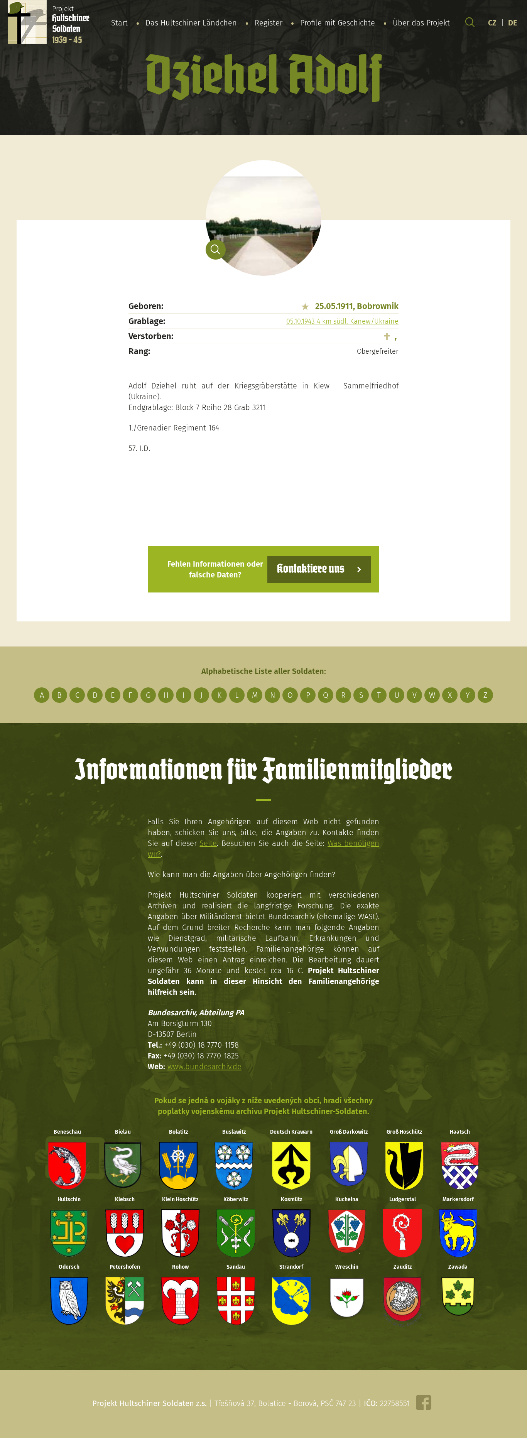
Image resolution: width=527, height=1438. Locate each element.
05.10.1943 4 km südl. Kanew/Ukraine (342, 321)
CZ (492, 23)
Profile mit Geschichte (337, 22)
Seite (208, 843)
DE (512, 23)
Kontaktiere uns (311, 569)
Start (119, 22)
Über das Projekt (421, 22)
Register (268, 22)
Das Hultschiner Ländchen (191, 22)
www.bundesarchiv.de (204, 1066)
